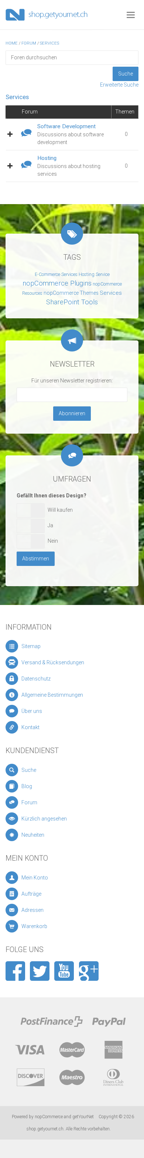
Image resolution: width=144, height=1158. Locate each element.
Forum (28, 43)
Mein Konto (34, 878)
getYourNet (83, 1116)
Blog (26, 786)
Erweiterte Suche (119, 85)
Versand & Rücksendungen (52, 662)
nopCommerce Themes (71, 293)
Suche (28, 770)
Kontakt (30, 727)
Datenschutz (36, 679)
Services (49, 43)
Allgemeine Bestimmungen (52, 695)
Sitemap (31, 646)
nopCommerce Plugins (57, 283)
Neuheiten (32, 835)
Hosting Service (94, 274)
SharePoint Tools (72, 302)
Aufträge (31, 894)
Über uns (31, 711)
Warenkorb (34, 926)
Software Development (66, 126)
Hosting (46, 158)
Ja (50, 525)
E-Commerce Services (56, 274)
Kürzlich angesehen (44, 819)
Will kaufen (60, 510)
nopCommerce (49, 1116)
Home (12, 43)
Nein (53, 541)
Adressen (32, 910)
